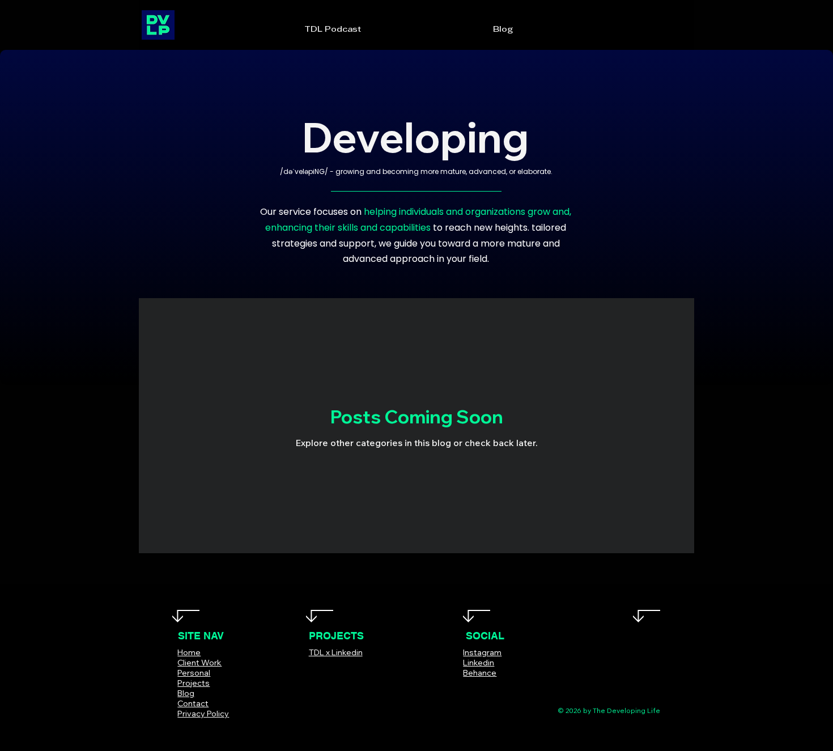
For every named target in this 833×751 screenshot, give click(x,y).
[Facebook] (450, 689)
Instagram (482, 652)
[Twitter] (467, 689)
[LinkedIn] (501, 689)
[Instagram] (484, 689)
